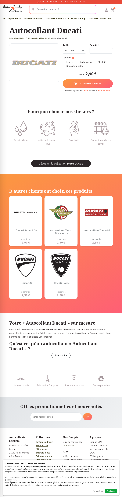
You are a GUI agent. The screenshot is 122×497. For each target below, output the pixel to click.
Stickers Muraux (55, 18)
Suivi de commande (72, 441)
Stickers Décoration (100, 18)
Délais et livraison (99, 445)
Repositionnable (74, 66)
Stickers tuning (43, 459)
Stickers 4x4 (42, 445)
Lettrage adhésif (44, 441)
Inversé (70, 62)
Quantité (94, 45)
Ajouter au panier (90, 83)
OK (87, 417)
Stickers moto (43, 452)
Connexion (68, 445)
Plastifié (102, 62)
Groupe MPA (96, 441)
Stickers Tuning (76, 18)
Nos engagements (99, 449)
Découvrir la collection (61, 163)
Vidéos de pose (70, 456)
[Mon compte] (106, 10)
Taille (66, 45)
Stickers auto (42, 449)
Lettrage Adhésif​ (12, 18)
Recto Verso (86, 62)
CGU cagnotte (97, 456)
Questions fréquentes (74, 459)
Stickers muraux (44, 456)
